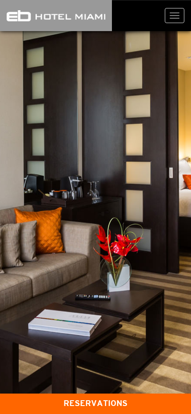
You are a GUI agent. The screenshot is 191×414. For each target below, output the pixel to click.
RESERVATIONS (95, 403)
